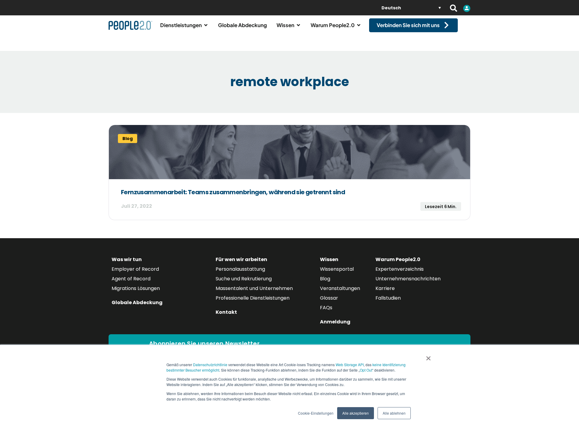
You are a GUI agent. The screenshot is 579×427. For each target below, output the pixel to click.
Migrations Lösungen (136, 288)
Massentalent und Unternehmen (254, 288)
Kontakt (226, 312)
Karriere (385, 288)
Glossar (329, 298)
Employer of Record (135, 269)
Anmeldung (335, 321)
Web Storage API (350, 364)
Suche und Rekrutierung (244, 278)
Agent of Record (131, 278)
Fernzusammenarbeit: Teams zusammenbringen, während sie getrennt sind (233, 192)
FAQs (326, 307)
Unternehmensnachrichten (408, 278)
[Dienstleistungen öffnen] (205, 25)
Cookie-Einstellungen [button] (316, 413)
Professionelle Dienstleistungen (253, 298)
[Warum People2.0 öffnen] (358, 25)
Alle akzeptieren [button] (355, 413)
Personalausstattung (240, 269)
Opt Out (366, 369)
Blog (325, 278)
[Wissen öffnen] (298, 25)
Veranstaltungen (340, 288)
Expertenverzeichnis (399, 269)
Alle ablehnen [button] (394, 413)
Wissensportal (337, 269)
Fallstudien (388, 298)
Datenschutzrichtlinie (210, 364)
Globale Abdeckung (137, 302)
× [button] (428, 356)
